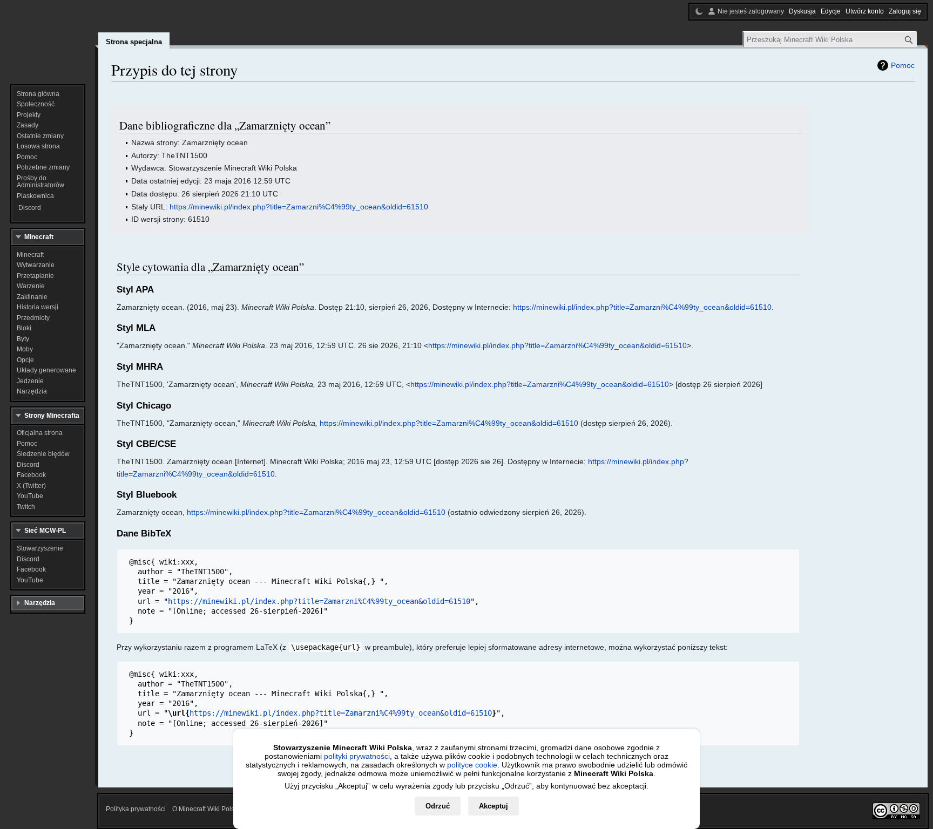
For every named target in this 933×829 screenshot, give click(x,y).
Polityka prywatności (136, 809)
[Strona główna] (47, 38)
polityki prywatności (357, 756)
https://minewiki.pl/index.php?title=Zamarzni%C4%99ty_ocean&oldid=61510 (299, 206)
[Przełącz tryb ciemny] (699, 11)
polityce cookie (472, 764)
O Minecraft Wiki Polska (206, 809)
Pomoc (903, 65)
